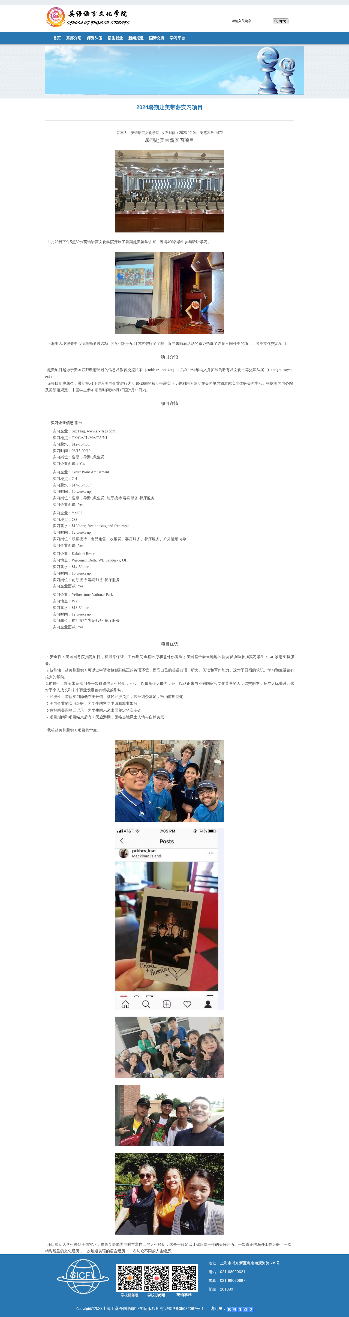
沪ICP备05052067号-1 (184, 1308)
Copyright (83, 1309)
